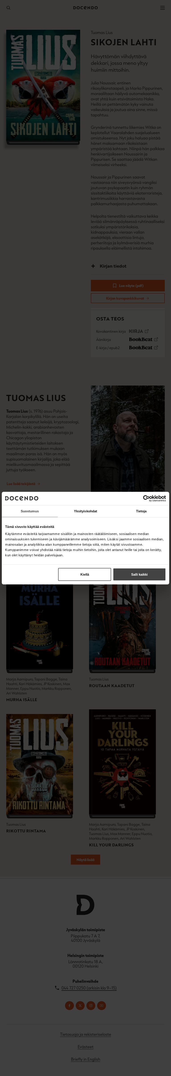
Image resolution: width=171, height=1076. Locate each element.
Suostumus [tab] (30, 511)
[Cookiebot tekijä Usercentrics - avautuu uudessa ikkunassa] (146, 498)
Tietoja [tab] (141, 511)
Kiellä (84, 574)
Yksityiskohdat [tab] (85, 511)
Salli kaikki (139, 574)
